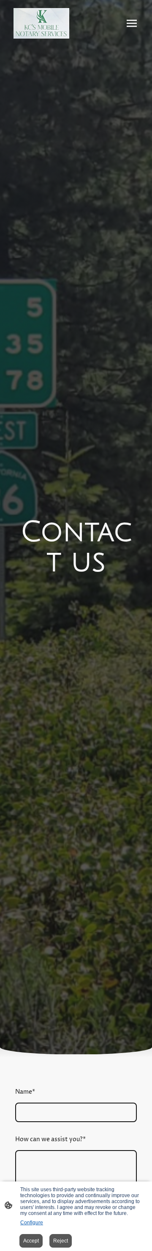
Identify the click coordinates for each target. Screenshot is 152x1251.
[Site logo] (41, 23)
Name (25, 1092)
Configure (31, 1223)
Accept (31, 1241)
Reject (60, 1241)
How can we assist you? (50, 1139)
